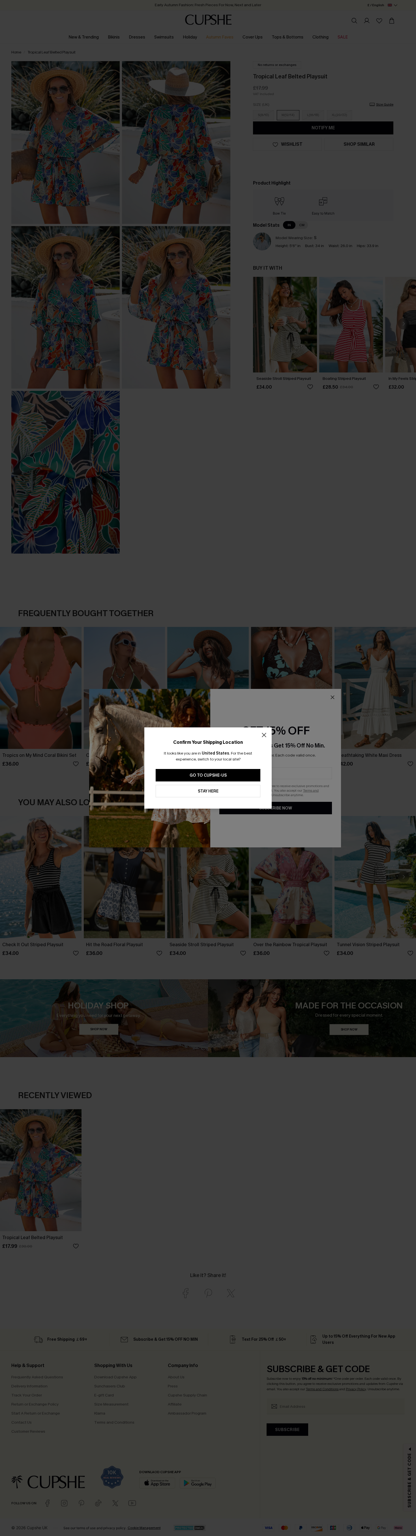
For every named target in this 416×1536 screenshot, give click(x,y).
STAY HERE (208, 791)
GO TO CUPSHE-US (208, 775)
